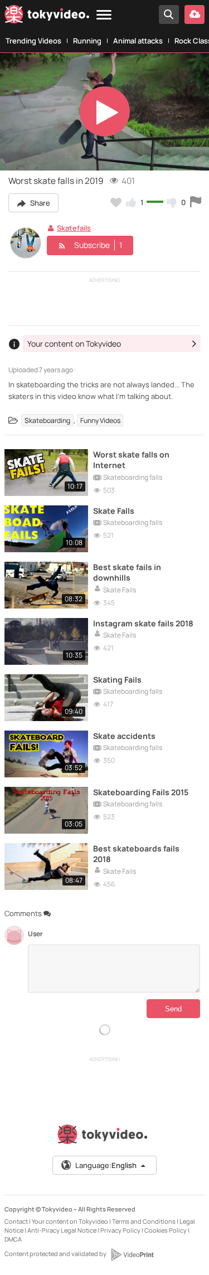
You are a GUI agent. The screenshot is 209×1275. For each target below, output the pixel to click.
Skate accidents (124, 736)
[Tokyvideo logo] (46, 16)
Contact (16, 1221)
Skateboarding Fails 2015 (140, 792)
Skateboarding (47, 420)
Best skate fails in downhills (127, 572)
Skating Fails (117, 679)
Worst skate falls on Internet (131, 459)
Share (39, 203)
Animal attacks (138, 41)
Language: (106, 1165)
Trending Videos (33, 41)
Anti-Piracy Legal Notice (61, 1230)
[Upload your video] (194, 14)
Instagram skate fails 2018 (143, 623)
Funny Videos (100, 420)
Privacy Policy (120, 1230)
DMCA (13, 1239)
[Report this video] (195, 202)
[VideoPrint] (132, 1254)
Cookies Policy (165, 1230)
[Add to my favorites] (115, 202)
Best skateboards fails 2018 (136, 853)
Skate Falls (113, 510)
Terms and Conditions (144, 1221)
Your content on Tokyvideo (70, 1221)
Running (87, 41)
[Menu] (103, 15)
